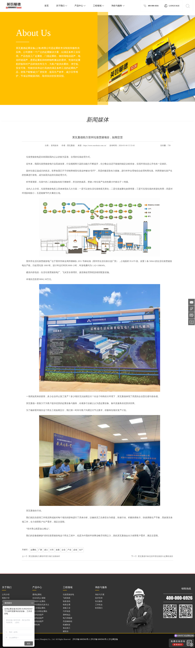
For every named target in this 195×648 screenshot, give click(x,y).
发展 (58, 550)
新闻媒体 (54, 145)
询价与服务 (118, 6)
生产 (81, 550)
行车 (52, 550)
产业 (69, 550)
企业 (63, 550)
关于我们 (61, 6)
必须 (75, 550)
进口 (46, 550)
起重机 (33, 550)
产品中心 (80, 6)
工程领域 (98, 6)
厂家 (40, 550)
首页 (46, 6)
